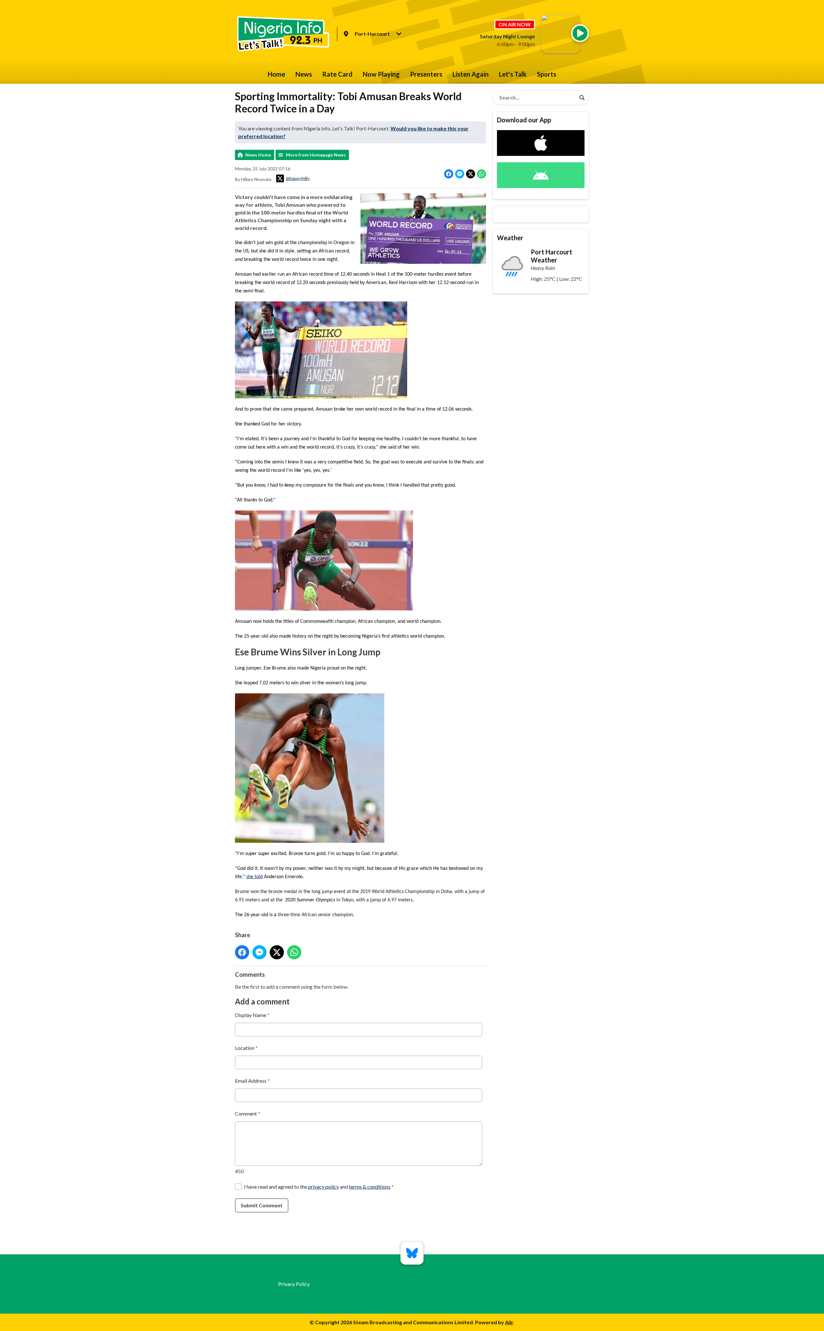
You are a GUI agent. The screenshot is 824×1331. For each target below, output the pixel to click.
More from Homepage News (316, 154)
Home (276, 74)
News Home (258, 154)
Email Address (252, 1081)
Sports (546, 74)
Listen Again (471, 74)
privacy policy (323, 1187)
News (303, 74)
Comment (247, 1113)
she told (254, 876)
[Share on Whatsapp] (481, 173)
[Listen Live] (580, 33)
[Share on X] (470, 173)
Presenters (426, 74)
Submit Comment (262, 1205)
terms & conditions (369, 1187)
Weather (510, 238)
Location (246, 1048)
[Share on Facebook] (448, 173)
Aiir (509, 1322)
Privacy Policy (294, 1284)
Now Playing (381, 74)
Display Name (252, 1015)
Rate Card (337, 74)
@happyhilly (298, 178)
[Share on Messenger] (459, 173)
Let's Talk (513, 74)
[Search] (582, 97)
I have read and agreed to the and (319, 1187)
